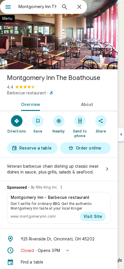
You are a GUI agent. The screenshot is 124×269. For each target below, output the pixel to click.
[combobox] (37, 6)
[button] (59, 250)
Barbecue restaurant (26, 93)
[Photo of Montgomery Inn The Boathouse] (59, 34)
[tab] (29, 104)
